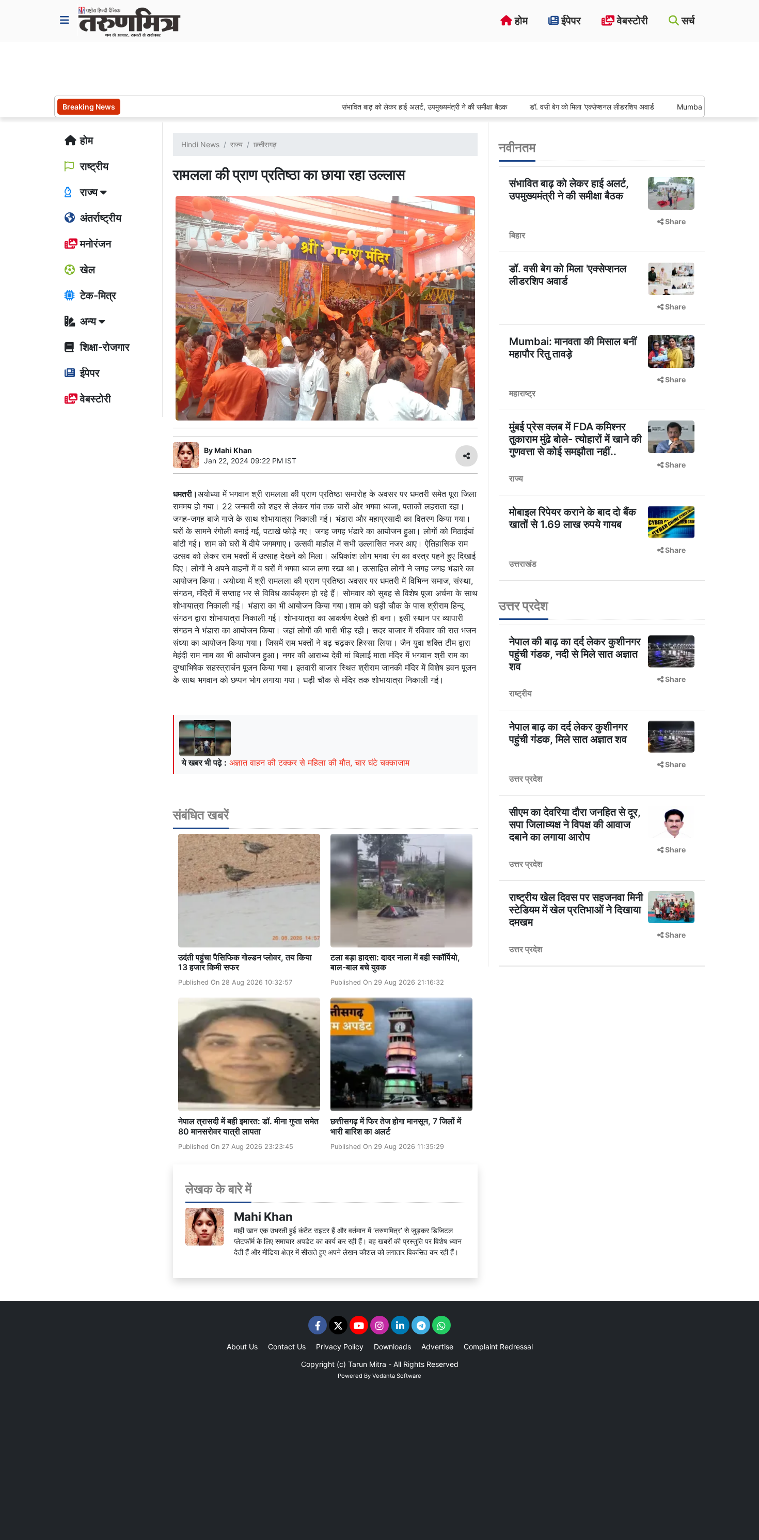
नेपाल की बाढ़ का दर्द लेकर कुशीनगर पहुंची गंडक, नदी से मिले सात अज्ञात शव (575, 654)
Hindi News (200, 144)
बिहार (517, 235)
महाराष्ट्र (522, 393)
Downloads (392, 1346)
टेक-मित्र (96, 295)
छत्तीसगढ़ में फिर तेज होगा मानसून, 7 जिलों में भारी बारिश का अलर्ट (395, 1126)
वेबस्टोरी (631, 20)
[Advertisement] (242, 67)
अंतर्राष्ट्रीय (99, 218)
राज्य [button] (88, 192)
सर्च (686, 20)
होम (520, 20)
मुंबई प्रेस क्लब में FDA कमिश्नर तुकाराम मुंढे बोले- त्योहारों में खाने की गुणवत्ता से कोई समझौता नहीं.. (575, 439)
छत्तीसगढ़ (265, 144)
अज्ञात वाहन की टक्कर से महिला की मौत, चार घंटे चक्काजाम (319, 762)
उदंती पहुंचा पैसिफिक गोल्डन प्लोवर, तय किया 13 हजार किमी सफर (245, 962)
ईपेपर (570, 20)
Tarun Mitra (367, 1364)
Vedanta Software (396, 1375)
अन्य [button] (88, 321)
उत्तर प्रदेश (525, 778)
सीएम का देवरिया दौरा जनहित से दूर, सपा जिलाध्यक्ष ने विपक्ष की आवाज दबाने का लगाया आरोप (575, 824)
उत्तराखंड (522, 563)
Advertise (437, 1346)
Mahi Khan (263, 1216)
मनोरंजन (94, 244)
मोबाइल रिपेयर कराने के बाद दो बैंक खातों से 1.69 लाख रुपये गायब (572, 518)
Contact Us (287, 1346)
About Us (242, 1346)
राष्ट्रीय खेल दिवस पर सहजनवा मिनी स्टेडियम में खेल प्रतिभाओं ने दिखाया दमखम (576, 909)
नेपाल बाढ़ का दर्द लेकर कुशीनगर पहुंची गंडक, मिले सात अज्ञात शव (568, 733)
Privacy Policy (339, 1346)
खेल (86, 269)
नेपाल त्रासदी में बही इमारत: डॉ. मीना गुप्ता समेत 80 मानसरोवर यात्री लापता (248, 1126)
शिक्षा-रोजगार (103, 347)
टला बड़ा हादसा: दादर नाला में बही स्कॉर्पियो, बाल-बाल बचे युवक (395, 962)
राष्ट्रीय (92, 166)
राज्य (236, 144)
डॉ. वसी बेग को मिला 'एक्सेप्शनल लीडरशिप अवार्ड (554, 106)
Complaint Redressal (498, 1346)
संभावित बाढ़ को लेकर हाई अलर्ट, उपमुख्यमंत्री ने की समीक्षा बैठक (386, 106)
